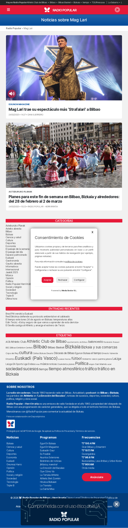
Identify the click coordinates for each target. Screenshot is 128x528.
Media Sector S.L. (69, 290)
